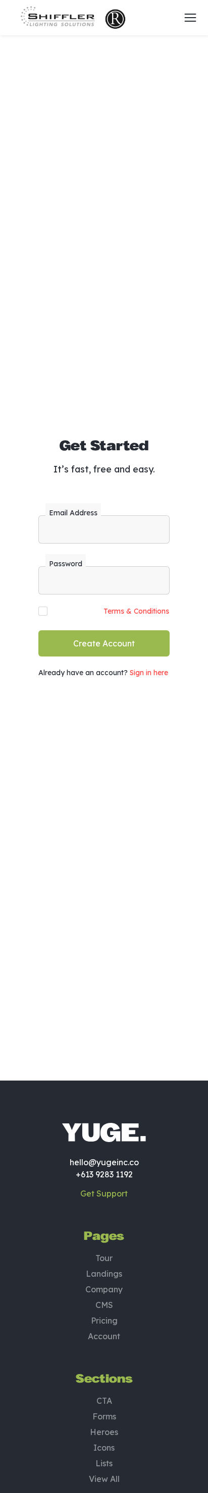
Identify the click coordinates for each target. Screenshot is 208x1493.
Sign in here (149, 672)
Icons (104, 1448)
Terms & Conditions (136, 611)
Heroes (104, 1432)
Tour (104, 1258)
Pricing (104, 1321)
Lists (104, 1463)
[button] (186, 17)
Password (65, 563)
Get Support (104, 1193)
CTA (104, 1401)
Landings (104, 1274)
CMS (104, 1305)
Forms (104, 1416)
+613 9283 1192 (104, 1174)
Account (104, 1336)
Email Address (73, 512)
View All (104, 1479)
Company (104, 1289)
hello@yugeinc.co (104, 1162)
